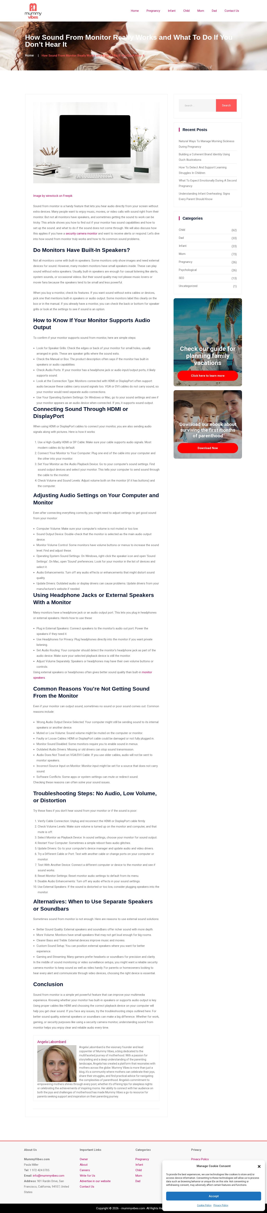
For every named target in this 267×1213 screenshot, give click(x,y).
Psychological (188, 270)
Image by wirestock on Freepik (52, 196)
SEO (181, 278)
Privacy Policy (220, 1205)
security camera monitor (81, 233)
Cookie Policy (204, 1205)
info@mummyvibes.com (48, 1175)
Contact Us (232, 11)
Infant (172, 11)
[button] (259, 1166)
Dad (214, 11)
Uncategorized (188, 286)
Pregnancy (153, 11)
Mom (200, 11)
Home (135, 11)
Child (186, 11)
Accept (214, 1196)
